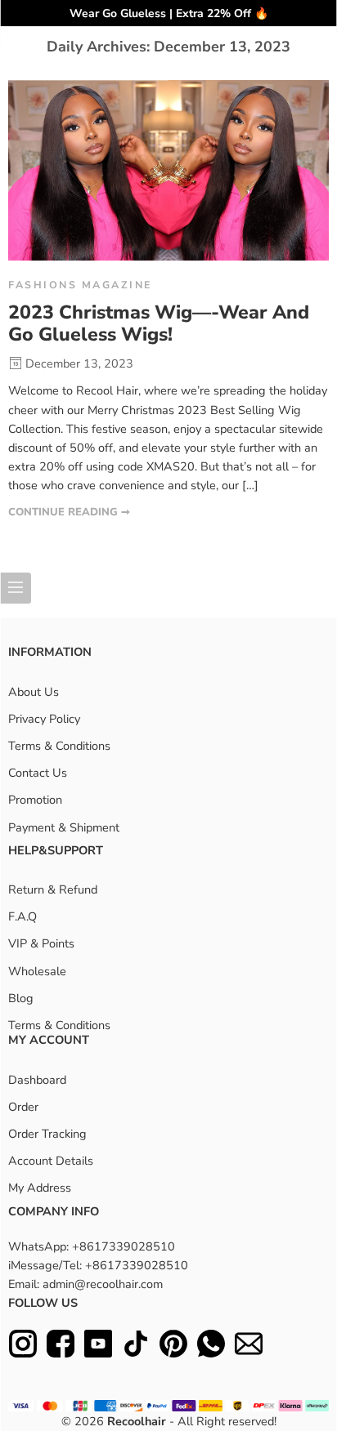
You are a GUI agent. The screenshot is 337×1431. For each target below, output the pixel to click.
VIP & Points (41, 943)
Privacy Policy (44, 719)
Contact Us (37, 773)
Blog (21, 998)
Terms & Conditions (59, 746)
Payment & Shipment (63, 827)
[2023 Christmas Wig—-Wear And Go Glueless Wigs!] (168, 170)
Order (23, 1107)
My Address (39, 1187)
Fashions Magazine (80, 285)
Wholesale (37, 971)
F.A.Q (22, 916)
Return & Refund (52, 889)
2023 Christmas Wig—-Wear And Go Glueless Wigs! (158, 324)
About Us (33, 692)
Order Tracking (47, 1134)
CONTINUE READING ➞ (69, 512)
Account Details (50, 1160)
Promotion (35, 799)
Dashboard (37, 1080)
